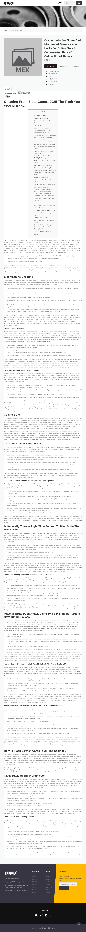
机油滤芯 (34, 876)
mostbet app (46, 341)
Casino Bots (37, 125)
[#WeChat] (36, 915)
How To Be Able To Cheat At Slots (43, 203)
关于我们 (48, 884)
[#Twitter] (50, 915)
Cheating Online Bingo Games (42, 128)
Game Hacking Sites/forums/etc (43, 165)
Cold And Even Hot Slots (41, 217)
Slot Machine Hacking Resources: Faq (44, 210)
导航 (58, 3)
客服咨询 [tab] (64, 66)
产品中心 (48, 876)
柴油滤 (34, 890)
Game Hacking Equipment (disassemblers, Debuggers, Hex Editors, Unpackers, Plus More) (43, 189)
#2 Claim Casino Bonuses (41, 118)
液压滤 (34, 892)
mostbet (50, 273)
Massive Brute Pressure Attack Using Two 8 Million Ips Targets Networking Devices (44, 146)
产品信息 (47, 60)
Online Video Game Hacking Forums (44, 168)
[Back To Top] (79, 924)
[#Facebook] (46, 915)
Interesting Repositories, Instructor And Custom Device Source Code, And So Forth (45, 172)
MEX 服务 (48, 882)
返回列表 (76, 66)
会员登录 (48, 892)
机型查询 (48, 879)
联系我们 (48, 890)
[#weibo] (41, 915)
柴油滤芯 (34, 879)
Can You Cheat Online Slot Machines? (44, 184)
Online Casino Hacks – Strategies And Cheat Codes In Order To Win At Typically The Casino (44, 227)
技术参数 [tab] (51, 66)
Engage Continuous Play (41, 177)
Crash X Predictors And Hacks (42, 231)
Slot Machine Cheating (40, 115)
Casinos (36, 234)
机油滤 (34, 887)
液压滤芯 (34, 882)
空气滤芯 (34, 884)
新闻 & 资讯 (49, 887)
